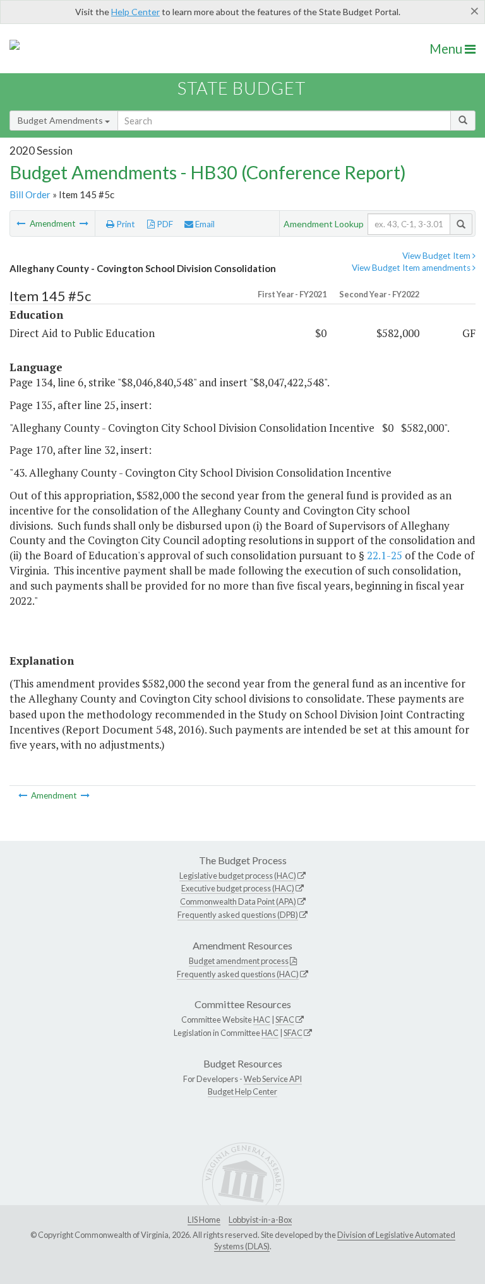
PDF (164, 224)
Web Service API (273, 1079)
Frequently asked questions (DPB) (237, 915)
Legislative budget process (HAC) (237, 876)
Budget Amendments (61, 120)
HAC (261, 1019)
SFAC (284, 1019)
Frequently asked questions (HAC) (238, 974)
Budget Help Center (242, 1091)
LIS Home (204, 1220)
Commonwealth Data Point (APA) (238, 901)
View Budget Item (437, 256)
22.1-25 (384, 555)
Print (124, 224)
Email (204, 224)
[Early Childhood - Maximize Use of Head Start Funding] (21, 223)
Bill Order (30, 194)
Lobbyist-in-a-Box (260, 1220)
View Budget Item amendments (412, 268)
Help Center (135, 11)
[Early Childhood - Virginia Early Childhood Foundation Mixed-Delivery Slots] (84, 223)
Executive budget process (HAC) (237, 888)
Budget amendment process (239, 961)
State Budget (241, 88)
